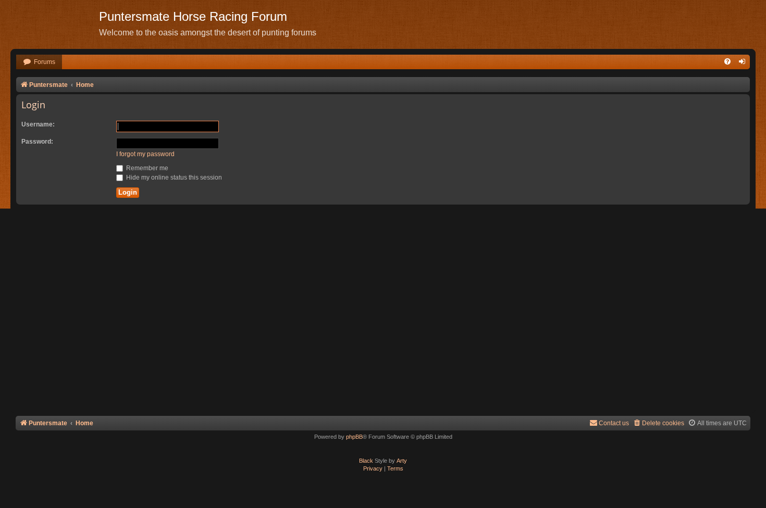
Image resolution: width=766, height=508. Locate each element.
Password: (37, 141)
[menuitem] (39, 62)
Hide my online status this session (173, 177)
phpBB (354, 437)
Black (366, 461)
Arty (402, 461)
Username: (38, 124)
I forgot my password (145, 154)
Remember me (146, 168)
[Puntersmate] (54, 23)
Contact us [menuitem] (614, 423)
